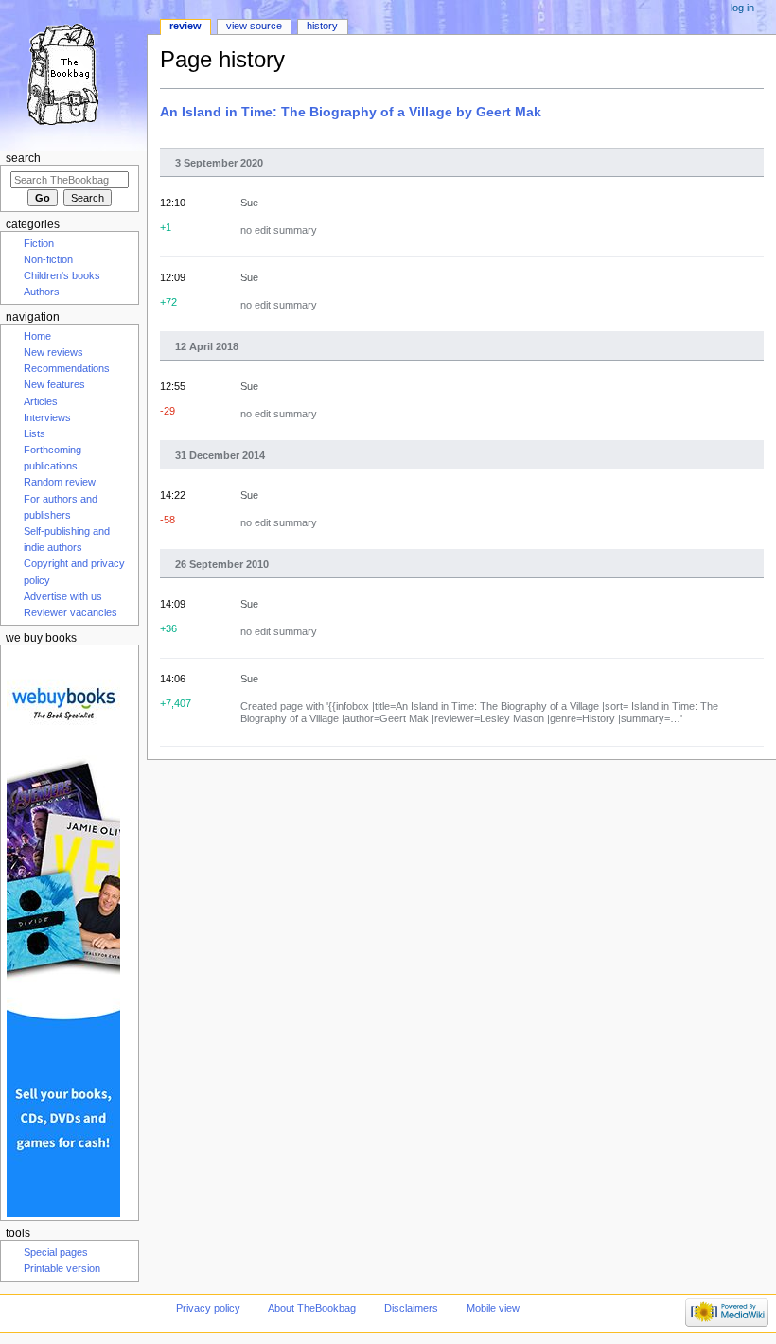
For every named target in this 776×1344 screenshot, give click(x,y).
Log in (742, 7)
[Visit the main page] (73, 73)
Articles (41, 401)
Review (185, 25)
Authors (42, 291)
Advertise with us (63, 596)
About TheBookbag (312, 1308)
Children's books (62, 275)
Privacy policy (208, 1308)
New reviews (53, 352)
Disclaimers (411, 1308)
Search (23, 158)
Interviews (47, 417)
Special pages (56, 1252)
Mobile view (493, 1308)
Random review (60, 481)
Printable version (62, 1268)
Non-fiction (48, 259)
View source (254, 25)
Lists (34, 433)
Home (37, 336)
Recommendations (67, 368)
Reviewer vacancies (70, 612)
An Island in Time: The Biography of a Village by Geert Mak (350, 111)
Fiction (39, 243)
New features (54, 384)
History (322, 25)
